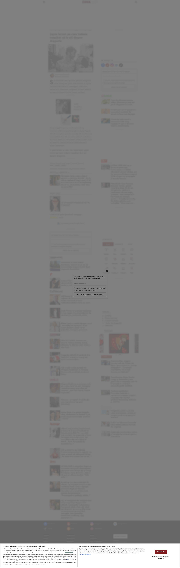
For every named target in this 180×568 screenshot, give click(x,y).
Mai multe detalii (69, 552)
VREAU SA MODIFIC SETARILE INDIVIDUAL (160, 557)
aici (68, 559)
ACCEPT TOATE (160, 551)
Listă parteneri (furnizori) (85, 554)
